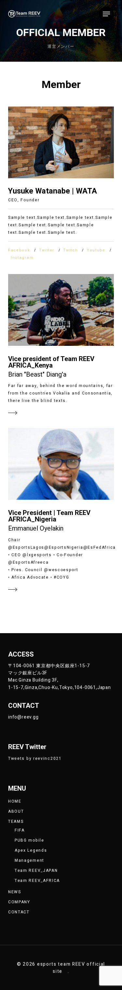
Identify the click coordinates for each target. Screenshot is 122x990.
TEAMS (16, 821)
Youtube (96, 250)
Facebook (19, 250)
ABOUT (16, 811)
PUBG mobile (29, 840)
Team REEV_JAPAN (36, 870)
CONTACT (19, 912)
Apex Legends (31, 850)
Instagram (22, 257)
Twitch (70, 250)
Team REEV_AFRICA (37, 880)
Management (29, 860)
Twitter (46, 250)
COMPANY (19, 902)
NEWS (14, 892)
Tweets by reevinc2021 (35, 758)
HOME (14, 801)
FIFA (20, 830)
